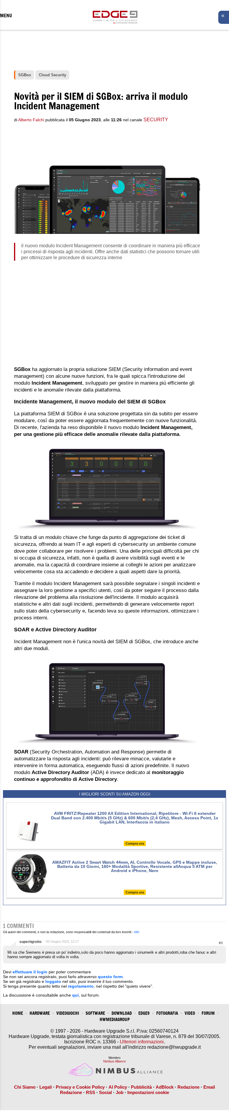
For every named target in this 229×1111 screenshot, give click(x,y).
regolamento (81, 986)
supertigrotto (30, 942)
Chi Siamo (24, 1087)
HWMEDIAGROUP (115, 1019)
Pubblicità (141, 1087)
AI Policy (118, 1087)
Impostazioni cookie (148, 1092)
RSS (90, 1092)
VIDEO (190, 1013)
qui (75, 995)
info (136, 932)
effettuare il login (30, 971)
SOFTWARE (95, 1013)
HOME (17, 1013)
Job (119, 1092)
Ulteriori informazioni (142, 1041)
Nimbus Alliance (114, 1061)
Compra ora (135, 843)
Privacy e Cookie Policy (80, 1087)
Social (105, 1092)
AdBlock (165, 1087)
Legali (45, 1087)
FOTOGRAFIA (167, 1013)
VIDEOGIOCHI (67, 1013)
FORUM (208, 1013)
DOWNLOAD (122, 1013)
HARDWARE (40, 1013)
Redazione (188, 1087)
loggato (53, 981)
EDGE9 (144, 1013)
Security (155, 119)
